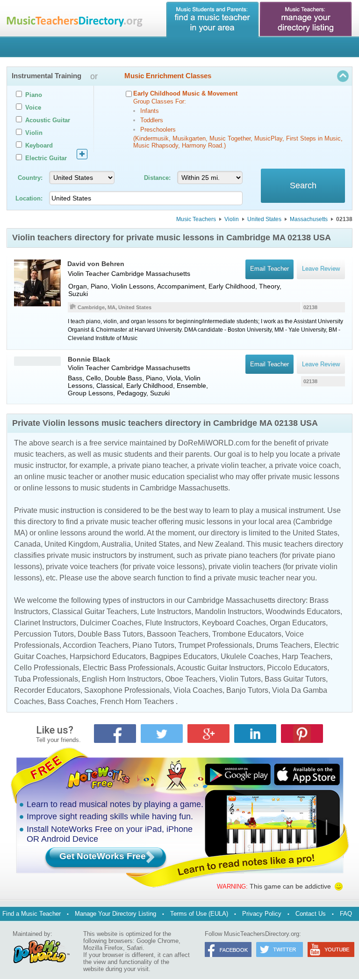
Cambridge (127, 273)
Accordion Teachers (96, 645)
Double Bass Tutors (110, 634)
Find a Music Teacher (31, 913)
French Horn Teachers (137, 701)
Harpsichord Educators (108, 656)
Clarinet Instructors (45, 623)
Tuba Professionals (46, 679)
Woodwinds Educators (303, 612)
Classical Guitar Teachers (94, 612)
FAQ (346, 913)
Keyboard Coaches (234, 623)
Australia (116, 544)
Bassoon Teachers (177, 634)
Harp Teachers (306, 656)
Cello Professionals (46, 668)
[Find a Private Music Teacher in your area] (212, 19)
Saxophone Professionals (127, 690)
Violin (231, 219)
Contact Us (310, 913)
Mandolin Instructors (228, 612)
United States (264, 219)
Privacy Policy (261, 913)
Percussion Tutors (44, 634)
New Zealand (220, 544)
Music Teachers (196, 219)
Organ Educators (298, 623)
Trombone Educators (246, 634)
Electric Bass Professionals (128, 668)
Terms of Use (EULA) (199, 913)
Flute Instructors (171, 623)
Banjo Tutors (247, 690)
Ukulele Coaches (249, 656)
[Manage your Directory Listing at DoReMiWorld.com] (306, 19)
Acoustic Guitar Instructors (220, 668)
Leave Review (321, 364)
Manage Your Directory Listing (115, 913)
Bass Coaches (72, 701)
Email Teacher (269, 364)
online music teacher (58, 477)
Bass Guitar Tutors (295, 679)
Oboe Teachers (190, 679)
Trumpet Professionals (215, 645)
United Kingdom (71, 544)
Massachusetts (309, 219)
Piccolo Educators (297, 668)
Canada (27, 544)
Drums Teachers (283, 645)
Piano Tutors (153, 645)
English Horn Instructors (121, 679)
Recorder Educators (47, 690)
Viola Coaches (198, 690)
